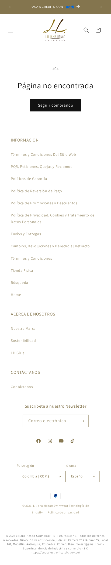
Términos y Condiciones (31, 258)
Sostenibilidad (23, 340)
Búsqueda (19, 282)
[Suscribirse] (82, 421)
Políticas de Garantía (29, 178)
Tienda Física (22, 270)
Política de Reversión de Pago (36, 191)
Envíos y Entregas (26, 233)
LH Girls (18, 352)
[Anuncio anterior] (10, 7)
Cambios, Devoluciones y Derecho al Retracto (50, 246)
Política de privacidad (63, 512)
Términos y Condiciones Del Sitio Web (43, 154)
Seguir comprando (55, 105)
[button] (11, 30)
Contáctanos (22, 386)
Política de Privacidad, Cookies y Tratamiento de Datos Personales (53, 218)
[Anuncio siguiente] (101, 7)
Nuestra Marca (23, 328)
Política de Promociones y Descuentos (44, 203)
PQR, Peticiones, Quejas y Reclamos (41, 166)
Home (16, 294)
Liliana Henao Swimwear (50, 506)
